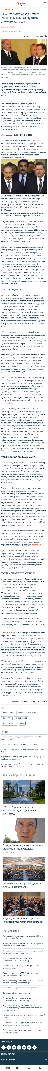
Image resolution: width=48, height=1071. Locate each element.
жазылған (36, 545)
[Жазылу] (34, 1047)
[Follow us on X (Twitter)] (8, 1047)
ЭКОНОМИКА (7, 10)
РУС (17, 1068)
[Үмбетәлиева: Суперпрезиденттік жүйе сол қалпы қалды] (24, 869)
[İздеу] (40, 1068)
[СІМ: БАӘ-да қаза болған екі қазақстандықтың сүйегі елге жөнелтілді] (24, 792)
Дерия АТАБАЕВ (7, 27)
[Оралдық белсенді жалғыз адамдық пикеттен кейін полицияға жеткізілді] (24, 830)
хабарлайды (6, 403)
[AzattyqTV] (28, 1068)
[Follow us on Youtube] (14, 1047)
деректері (37, 141)
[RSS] (29, 1047)
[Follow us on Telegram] (24, 1047)
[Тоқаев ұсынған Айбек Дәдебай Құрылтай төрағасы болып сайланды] (24, 904)
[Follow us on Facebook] (3, 1047)
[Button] (27, 36)
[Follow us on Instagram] (19, 1047)
